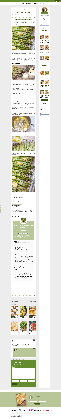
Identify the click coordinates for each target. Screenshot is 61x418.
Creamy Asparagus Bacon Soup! (25, 24)
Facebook (13, 212)
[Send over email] (0, 211)
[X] (52, 1)
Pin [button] (24, 233)
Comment (14, 367)
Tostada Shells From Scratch (32, 317)
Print (20, 233)
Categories (41, 105)
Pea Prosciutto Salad (22, 332)
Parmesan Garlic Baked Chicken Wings (47, 53)
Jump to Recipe (29, 19)
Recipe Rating (14, 366)
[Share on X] (0, 208)
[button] (22, 9)
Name (13, 381)
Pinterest (21, 212)
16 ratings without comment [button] (23, 359)
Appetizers (44, 33)
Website (29, 381)
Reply (34, 348)
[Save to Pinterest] (0, 209)
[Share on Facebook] (0, 207)
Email (21, 381)
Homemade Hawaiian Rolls (14, 332)
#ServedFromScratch (24, 278)
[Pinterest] (50, 1)
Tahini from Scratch (33, 300)
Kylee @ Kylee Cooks (18, 340)
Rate (28, 233)
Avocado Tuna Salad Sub (14, 300)
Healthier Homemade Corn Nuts (47, 42)
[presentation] (14, 311)
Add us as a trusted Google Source (21, 19)
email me (26, 211)
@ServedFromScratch (25, 277)
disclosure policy (32, 14)
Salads (40, 3)
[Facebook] (49, 1)
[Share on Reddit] (0, 212)
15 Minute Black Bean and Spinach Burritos (42, 87)
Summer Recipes (28, 3)
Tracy (13, 14)
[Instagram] (53, 1)
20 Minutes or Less (35, 3)
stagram (17, 212)
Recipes (23, 3)
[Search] (48, 24)
